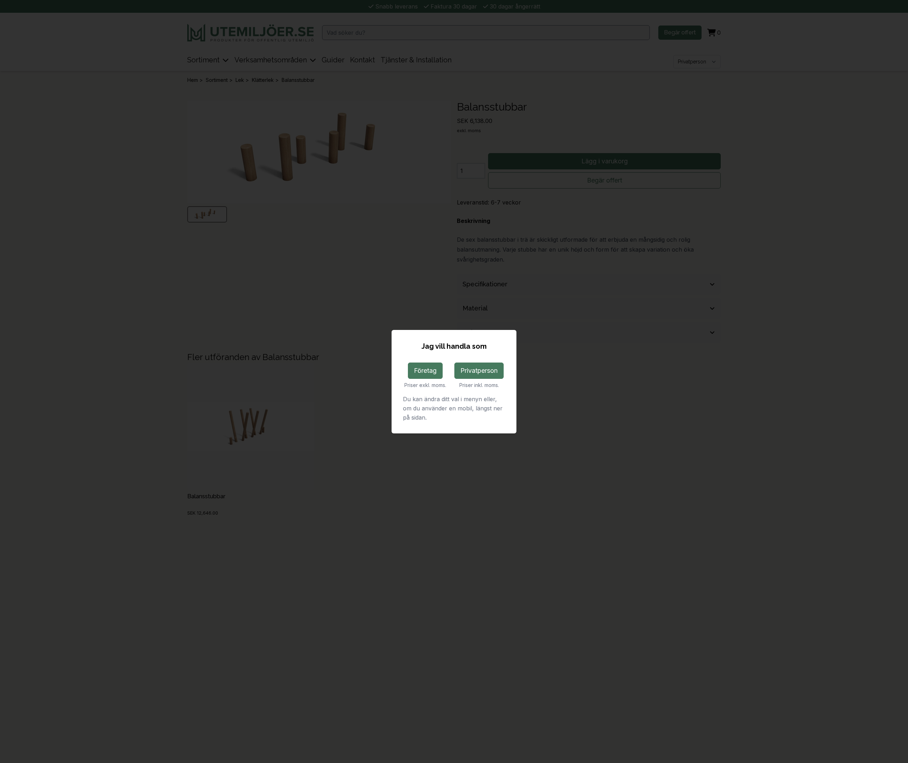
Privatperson (479, 370)
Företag (425, 370)
